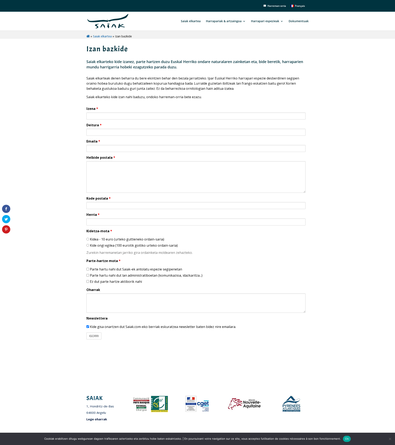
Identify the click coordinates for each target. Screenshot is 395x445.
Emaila (93, 141)
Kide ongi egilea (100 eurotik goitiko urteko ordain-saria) (133, 245)
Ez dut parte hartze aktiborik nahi (115, 281)
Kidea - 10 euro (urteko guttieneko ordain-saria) (126, 239)
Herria (93, 214)
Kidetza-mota (99, 231)
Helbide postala (100, 157)
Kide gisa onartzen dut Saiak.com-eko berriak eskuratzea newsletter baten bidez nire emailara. (162, 326)
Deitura (94, 125)
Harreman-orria (276, 6)
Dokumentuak (299, 21)
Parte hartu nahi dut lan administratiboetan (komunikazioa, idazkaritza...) (145, 275)
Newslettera (97, 318)
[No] (390, 439)
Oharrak (93, 289)
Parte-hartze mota (103, 261)
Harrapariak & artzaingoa (224, 21)
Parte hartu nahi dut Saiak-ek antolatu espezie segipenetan (135, 269)
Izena (92, 108)
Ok (347, 438)
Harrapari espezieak (265, 21)
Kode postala (98, 198)
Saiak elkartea (190, 21)
